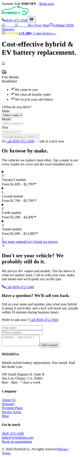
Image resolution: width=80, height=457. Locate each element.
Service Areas (11, 412)
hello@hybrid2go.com (17, 437)
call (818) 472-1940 (20, 141)
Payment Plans (12, 408)
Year (5, 127)
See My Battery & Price (19, 137)
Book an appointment (17, 441)
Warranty (8, 404)
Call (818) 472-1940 (19, 287)
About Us (9, 400)
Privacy (63, 449)
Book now (46, 4)
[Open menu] (31, 19)
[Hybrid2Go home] (15, 14)
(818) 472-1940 (13, 433)
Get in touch (49, 345)
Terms (6, 453)
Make (6, 111)
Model (6, 119)
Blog (5, 416)
